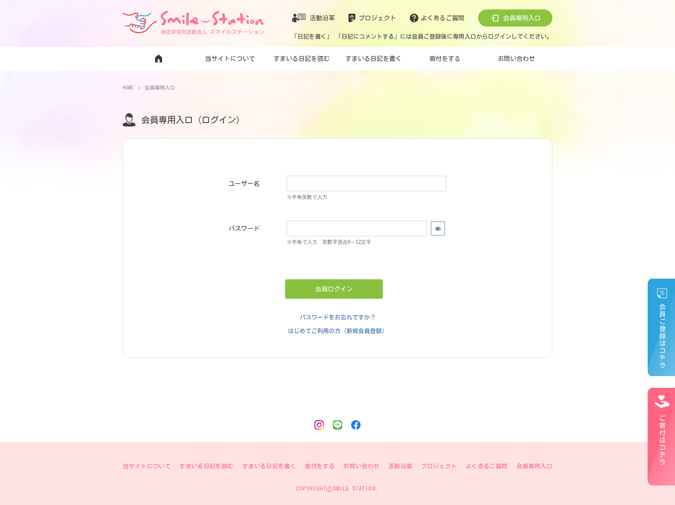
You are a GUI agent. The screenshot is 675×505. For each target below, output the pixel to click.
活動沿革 (322, 18)
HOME (128, 87)
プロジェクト (377, 18)
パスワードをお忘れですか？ (338, 317)
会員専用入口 (522, 18)
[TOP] (158, 58)
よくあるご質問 (442, 18)
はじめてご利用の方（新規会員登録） (338, 331)
